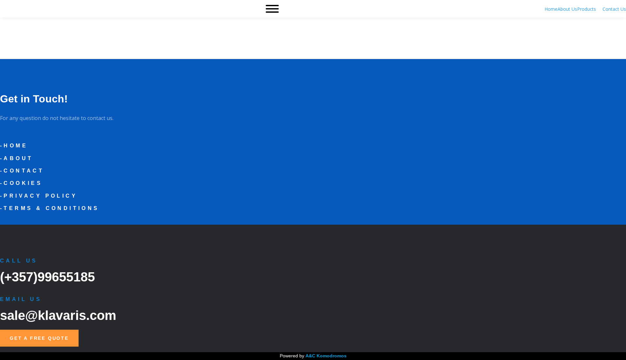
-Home (14, 145)
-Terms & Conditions (49, 208)
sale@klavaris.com (58, 315)
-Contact (22, 170)
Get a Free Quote (39, 338)
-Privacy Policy (38, 196)
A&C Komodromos (326, 355)
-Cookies (21, 183)
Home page (25, 50)
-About (16, 158)
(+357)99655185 (47, 277)
